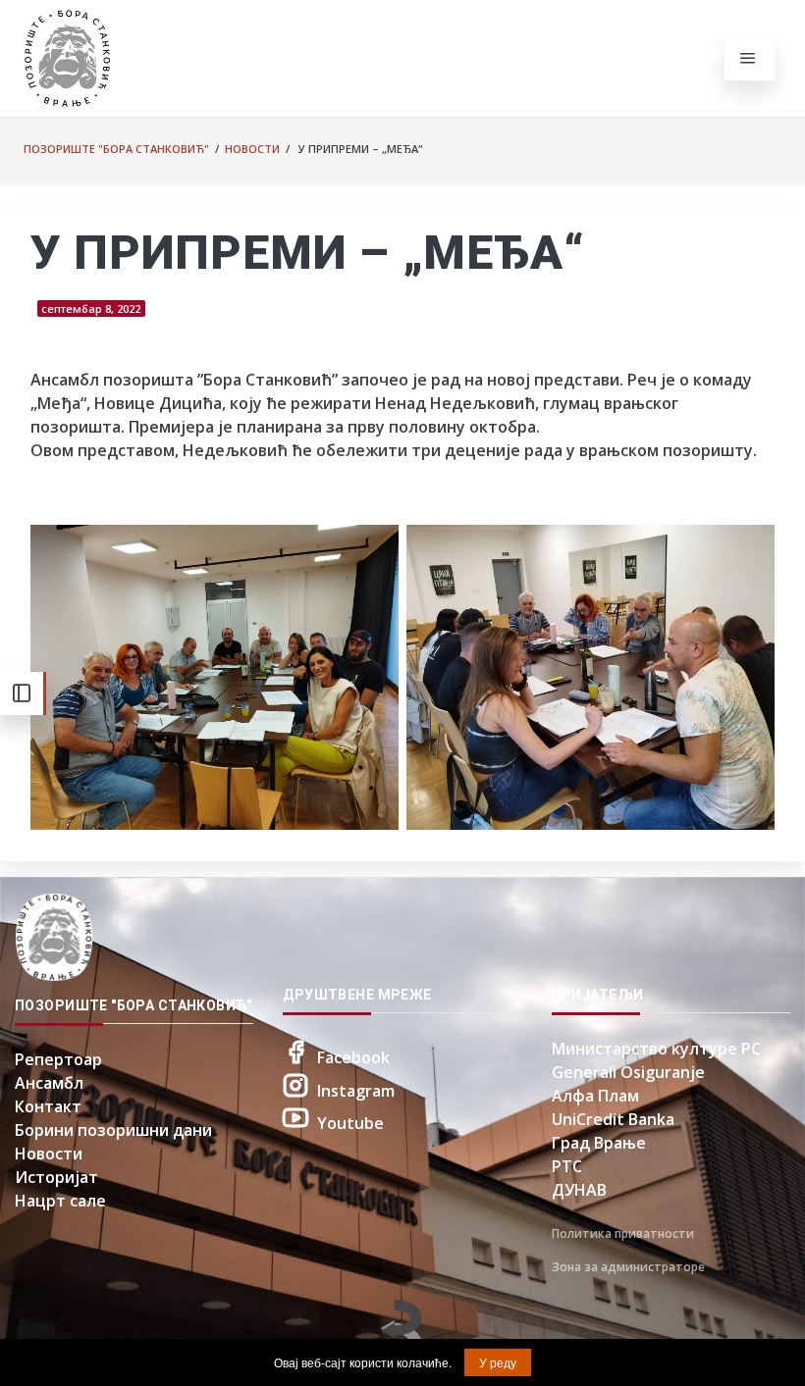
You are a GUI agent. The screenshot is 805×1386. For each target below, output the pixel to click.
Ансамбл (49, 1083)
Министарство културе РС (656, 1048)
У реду (497, 1362)
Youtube (350, 1123)
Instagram (356, 1091)
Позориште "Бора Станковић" (116, 148)
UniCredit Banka (613, 1119)
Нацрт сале (60, 1200)
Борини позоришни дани (113, 1130)
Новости (252, 148)
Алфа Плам (595, 1095)
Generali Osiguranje (628, 1072)
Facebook (353, 1057)
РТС (567, 1166)
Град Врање (599, 1143)
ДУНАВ (579, 1190)
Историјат (56, 1177)
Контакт (48, 1106)
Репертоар (58, 1059)
